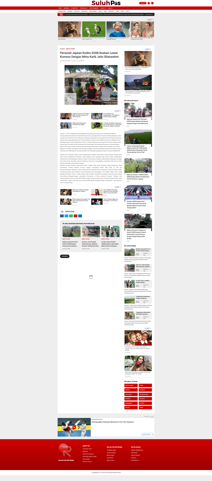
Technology (83, 8)
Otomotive (74, 8)
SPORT (141, 407)
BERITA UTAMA (70, 49)
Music (105, 11)
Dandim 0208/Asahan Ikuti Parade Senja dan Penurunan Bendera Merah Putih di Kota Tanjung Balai (136, 204)
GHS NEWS (110, 458)
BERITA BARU (110, 455)
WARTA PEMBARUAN (137, 450)
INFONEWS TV (135, 460)
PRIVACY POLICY (87, 461)
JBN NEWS (134, 453)
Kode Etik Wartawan (88, 454)
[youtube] (64, 3)
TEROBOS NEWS (111, 450)
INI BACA (133, 458)
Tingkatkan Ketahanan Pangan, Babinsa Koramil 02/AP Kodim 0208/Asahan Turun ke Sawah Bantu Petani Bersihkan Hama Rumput (143, 297)
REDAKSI (85, 451)
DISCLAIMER (86, 459)
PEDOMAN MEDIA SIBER (89, 456)
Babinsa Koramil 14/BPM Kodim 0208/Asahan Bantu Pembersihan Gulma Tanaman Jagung (138, 177)
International (62, 11)
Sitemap (142, 3)
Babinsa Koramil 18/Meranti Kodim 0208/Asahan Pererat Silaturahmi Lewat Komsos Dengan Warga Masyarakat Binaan (136, 234)
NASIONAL (142, 398)
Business (66, 8)
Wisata (122, 11)
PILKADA (142, 403)
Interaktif (111, 11)
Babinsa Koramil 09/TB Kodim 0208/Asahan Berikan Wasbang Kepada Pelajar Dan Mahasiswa (137, 121)
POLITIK (127, 407)
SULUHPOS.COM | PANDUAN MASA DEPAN (110, 472)
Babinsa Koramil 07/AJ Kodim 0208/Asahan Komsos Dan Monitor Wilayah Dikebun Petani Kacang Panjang (70, 244)
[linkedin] (80, 215)
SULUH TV (103, 8)
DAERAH (127, 389)
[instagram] (62, 3)
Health (110, 8)
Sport (127, 11)
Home (60, 8)
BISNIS (141, 385)
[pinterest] (75, 215)
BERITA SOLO (110, 460)
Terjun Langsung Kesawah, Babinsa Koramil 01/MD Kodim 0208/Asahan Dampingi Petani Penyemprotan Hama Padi (137, 149)
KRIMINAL (128, 398)
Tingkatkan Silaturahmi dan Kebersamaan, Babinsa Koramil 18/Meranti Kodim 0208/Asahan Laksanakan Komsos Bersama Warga (143, 313)
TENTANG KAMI (87, 449)
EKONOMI (142, 389)
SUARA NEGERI (111, 453)
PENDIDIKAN (128, 403)
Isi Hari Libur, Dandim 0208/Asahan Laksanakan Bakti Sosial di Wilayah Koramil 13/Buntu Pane (143, 14)
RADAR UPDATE (135, 455)
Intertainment (94, 8)
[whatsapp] (71, 215)
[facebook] (58, 3)
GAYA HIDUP (128, 394)
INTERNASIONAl (144, 394)
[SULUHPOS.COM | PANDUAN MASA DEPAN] (106, 5)
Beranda (62, 49)
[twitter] (60, 3)
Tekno (117, 11)
